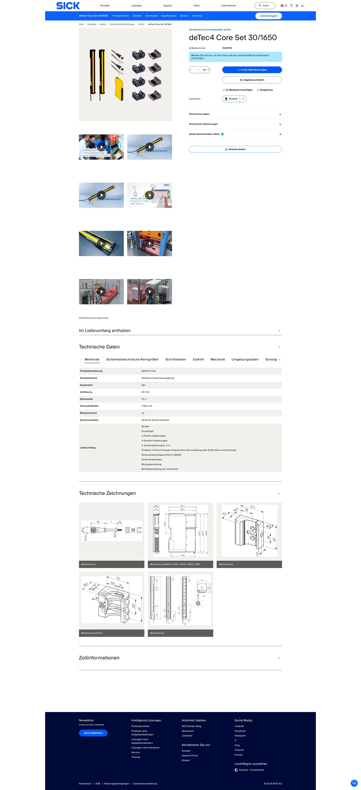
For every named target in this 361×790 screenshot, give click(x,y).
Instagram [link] (240, 736)
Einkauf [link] (186, 760)
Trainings (197, 16)
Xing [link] (237, 745)
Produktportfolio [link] (140, 726)
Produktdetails (121, 16)
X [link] (235, 740)
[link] (68, 5)
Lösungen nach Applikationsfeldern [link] (142, 741)
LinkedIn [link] (239, 726)
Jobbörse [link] (187, 736)
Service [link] (135, 752)
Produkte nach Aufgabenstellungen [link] (142, 733)
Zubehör (137, 16)
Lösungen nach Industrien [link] (145, 748)
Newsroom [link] (188, 731)
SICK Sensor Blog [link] (191, 726)
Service (184, 16)
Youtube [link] (239, 750)
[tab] (92, 359)
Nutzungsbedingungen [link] (117, 784)
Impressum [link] (85, 784)
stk (204, 70)
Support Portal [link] (190, 756)
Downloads (151, 16)
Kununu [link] (239, 755)
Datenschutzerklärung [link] (145, 784)
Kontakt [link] (186, 751)
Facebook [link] (240, 731)
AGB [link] (98, 784)
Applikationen (168, 16)
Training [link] (135, 757)
